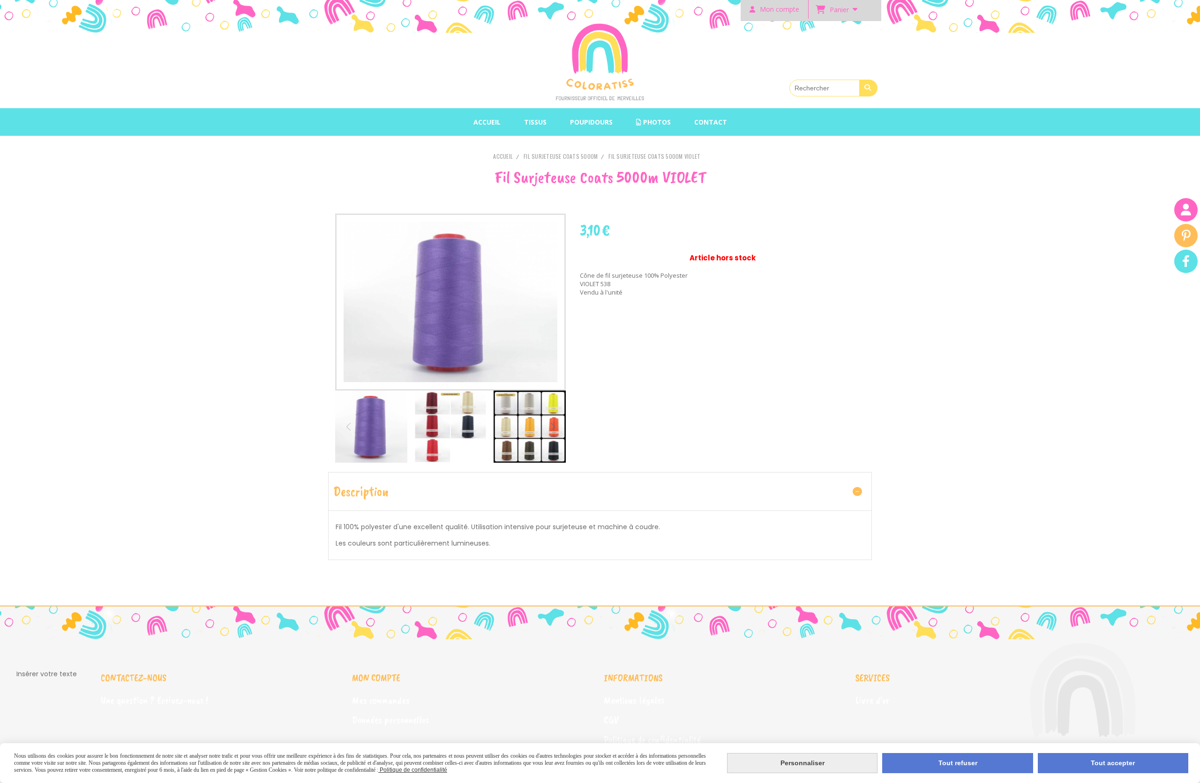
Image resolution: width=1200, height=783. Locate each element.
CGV (611, 719)
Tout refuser (957, 763)
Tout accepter (1113, 763)
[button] (552, 426)
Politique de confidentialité (652, 739)
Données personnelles (390, 719)
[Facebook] (1186, 261)
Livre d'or (872, 700)
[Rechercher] (869, 88)
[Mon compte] (1186, 210)
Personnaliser (802, 763)
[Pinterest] (1186, 235)
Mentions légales (634, 700)
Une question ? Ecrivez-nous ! (154, 700)
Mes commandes (381, 700)
